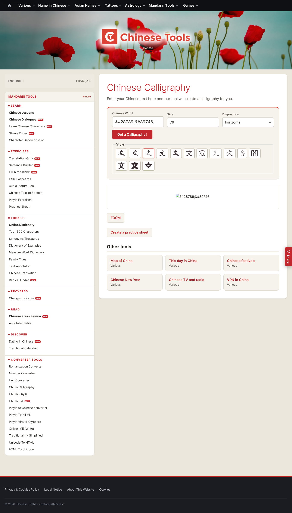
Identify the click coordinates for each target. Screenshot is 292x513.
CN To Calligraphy (21, 387)
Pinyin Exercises (20, 199)
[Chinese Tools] (146, 36)
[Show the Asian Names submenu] (99, 5)
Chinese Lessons (21, 112)
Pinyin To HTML (20, 414)
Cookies (104, 489)
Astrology (133, 5)
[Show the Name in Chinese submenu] (69, 5)
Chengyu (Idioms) (24, 298)
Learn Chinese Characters (30, 126)
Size (170, 114)
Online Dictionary (21, 224)
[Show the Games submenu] (198, 5)
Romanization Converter (26, 366)
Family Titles (17, 259)
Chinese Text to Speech (25, 192)
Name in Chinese (52, 5)
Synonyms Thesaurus (24, 238)
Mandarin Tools (162, 5)
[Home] (9, 5)
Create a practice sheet (129, 232)
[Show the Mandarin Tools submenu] (178, 5)
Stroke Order (21, 133)
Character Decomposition (26, 140)
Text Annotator (19, 266)
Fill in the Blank (22, 172)
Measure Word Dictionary (26, 252)
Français (83, 80)
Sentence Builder (24, 165)
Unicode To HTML (21, 442)
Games (189, 5)
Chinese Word (122, 113)
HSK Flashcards (20, 179)
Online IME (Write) (21, 428)
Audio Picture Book (22, 186)
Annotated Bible (20, 323)
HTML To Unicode (21, 449)
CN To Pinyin (18, 394)
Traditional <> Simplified (26, 435)
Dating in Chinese (24, 341)
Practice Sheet (19, 206)
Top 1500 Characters (24, 231)
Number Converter (22, 373)
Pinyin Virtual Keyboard (25, 421)
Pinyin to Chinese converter (28, 408)
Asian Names (85, 5)
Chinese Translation (22, 273)
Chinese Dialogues (26, 119)
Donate (148, 48)
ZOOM (116, 218)
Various (24, 5)
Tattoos (111, 5)
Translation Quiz (24, 158)
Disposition (230, 114)
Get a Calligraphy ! (132, 134)
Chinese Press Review (28, 316)
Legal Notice (53, 489)
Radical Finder (22, 280)
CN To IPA (19, 401)
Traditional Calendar (23, 348)
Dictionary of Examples (25, 245)
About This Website (80, 489)
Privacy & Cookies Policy (22, 489)
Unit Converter (19, 380)
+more (87, 96)
